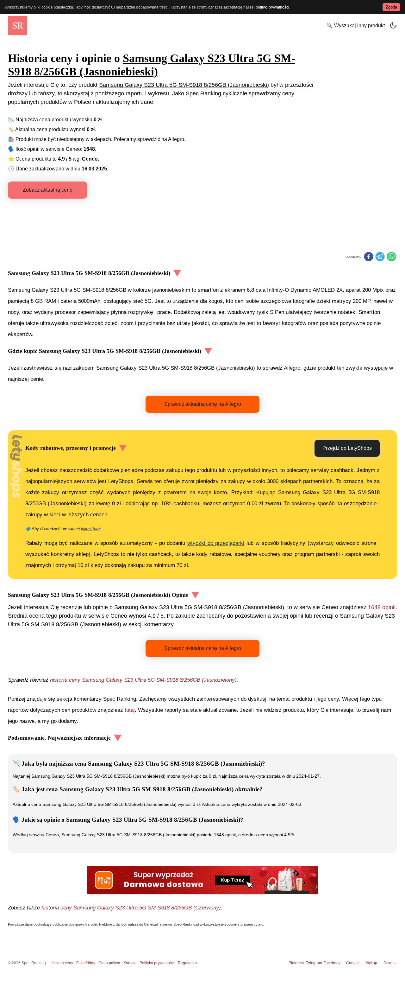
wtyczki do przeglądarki (215, 543)
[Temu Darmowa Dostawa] (202, 880)
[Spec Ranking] (17, 25)
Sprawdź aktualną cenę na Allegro (202, 404)
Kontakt (129, 963)
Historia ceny (62, 963)
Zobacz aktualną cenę (47, 190)
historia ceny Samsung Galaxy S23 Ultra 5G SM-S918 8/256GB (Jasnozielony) (143, 680)
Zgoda (391, 7)
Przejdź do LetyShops (347, 448)
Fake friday (85, 963)
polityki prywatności (272, 7)
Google (352, 963)
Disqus (389, 963)
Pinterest (296, 963)
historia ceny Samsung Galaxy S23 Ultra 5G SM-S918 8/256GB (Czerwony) (131, 908)
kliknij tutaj (91, 528)
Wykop (371, 963)
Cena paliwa (109, 963)
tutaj (130, 710)
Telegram (314, 963)
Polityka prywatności (157, 963)
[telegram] (380, 257)
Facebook (332, 963)
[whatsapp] (391, 257)
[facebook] (368, 257)
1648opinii (382, 607)
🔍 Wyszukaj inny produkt (356, 25)
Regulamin (187, 963)
